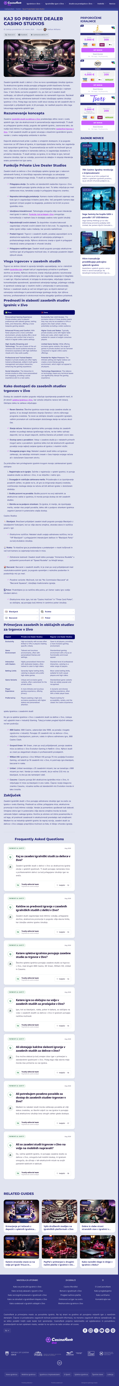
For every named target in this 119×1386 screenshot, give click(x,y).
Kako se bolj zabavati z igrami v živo (27, 1291)
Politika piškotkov (27, 1383)
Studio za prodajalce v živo (80, 3)
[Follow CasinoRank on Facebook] (85, 1330)
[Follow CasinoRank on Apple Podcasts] (113, 1330)
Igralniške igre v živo (54, 3)
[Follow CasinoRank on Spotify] (107, 1330)
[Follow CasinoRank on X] (96, 1330)
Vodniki (100, 3)
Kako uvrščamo (103, 1295)
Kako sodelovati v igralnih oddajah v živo (27, 1303)
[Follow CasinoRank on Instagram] (90, 1330)
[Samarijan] (74, 1353)
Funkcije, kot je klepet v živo (41, 214)
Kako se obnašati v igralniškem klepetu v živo (27, 1299)
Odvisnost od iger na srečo (71, 1299)
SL (6, 1330)
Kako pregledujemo (103, 1291)
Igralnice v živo (33, 3)
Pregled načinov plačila (71, 1295)
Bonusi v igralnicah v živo (71, 1291)
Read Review (98, 54)
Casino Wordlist (71, 1286)
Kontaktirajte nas (103, 1299)
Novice (112, 3)
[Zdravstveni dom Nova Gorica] (106, 1353)
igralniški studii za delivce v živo (26, 119)
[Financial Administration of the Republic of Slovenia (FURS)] (17, 1353)
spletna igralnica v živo (22, 400)
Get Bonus (97, 50)
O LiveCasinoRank (103, 1286)
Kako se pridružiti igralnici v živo (27, 1286)
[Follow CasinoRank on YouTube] (101, 1330)
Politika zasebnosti (57, 1383)
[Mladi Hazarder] (91, 1353)
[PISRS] (47, 1353)
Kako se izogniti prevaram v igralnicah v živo (27, 1295)
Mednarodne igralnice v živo (70, 1303)
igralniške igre (16, 269)
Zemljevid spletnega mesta (89, 1383)
